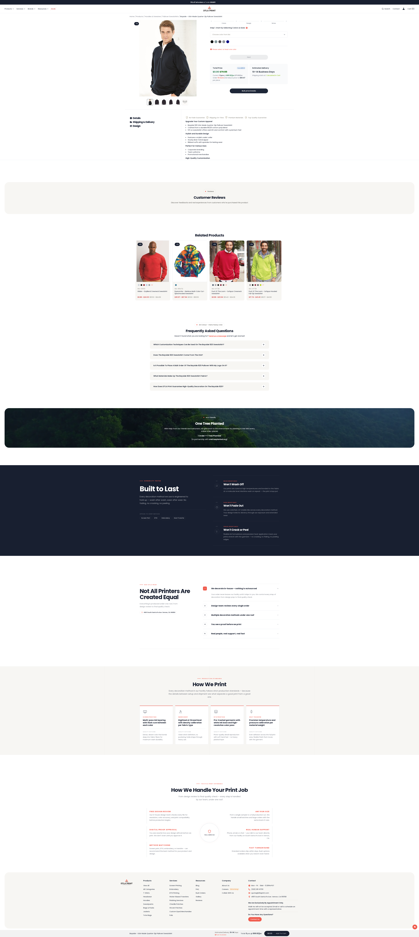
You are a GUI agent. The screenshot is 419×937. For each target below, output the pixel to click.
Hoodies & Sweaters (153, 16)
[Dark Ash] (224, 42)
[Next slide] (279, 270)
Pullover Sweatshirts (171, 16)
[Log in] (403, 8)
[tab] (155, 118)
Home (132, 16)
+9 (152, 285)
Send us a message (217, 336)
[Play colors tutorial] (247, 28)
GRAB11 (212, 2)
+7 (263, 285)
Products (139, 16)
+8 (226, 285)
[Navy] (228, 42)
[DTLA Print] (209, 8)
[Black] (212, 42)
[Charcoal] (216, 42)
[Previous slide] (139, 270)
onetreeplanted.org (218, 439)
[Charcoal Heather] (220, 42)
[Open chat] (414, 927)
